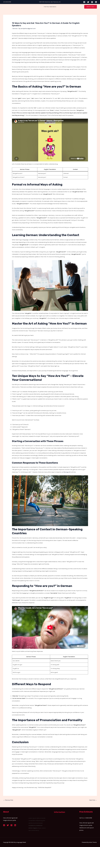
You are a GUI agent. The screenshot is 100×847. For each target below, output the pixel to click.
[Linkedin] (96, 2)
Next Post (93, 800)
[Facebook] (84, 2)
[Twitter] (88, 2)
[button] (90, 7)
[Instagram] (92, 2)
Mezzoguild (66, 472)
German (15, 28)
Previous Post (8, 800)
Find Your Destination (50, 6)
